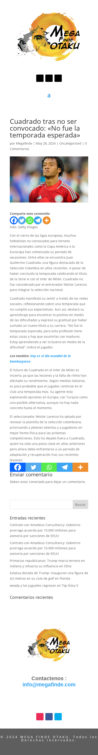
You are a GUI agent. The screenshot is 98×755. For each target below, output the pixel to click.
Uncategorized (70, 143)
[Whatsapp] (30, 220)
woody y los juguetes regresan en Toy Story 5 (44, 585)
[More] (47, 220)
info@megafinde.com (49, 685)
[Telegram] (38, 220)
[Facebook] (14, 220)
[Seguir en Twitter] (58, 78)
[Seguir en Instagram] (40, 78)
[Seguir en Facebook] (49, 78)
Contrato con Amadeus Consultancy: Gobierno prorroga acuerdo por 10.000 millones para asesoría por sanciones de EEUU (45, 530)
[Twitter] (22, 220)
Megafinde (24, 143)
